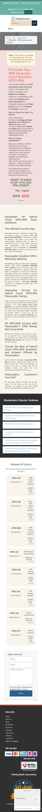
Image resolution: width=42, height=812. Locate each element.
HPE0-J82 (16, 569)
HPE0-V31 (16, 630)
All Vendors (9, 724)
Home (8, 38)
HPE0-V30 (14, 613)
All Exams (9, 727)
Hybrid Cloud (21, 38)
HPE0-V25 (16, 477)
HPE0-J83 (16, 591)
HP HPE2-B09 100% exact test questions (19, 424)
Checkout (9, 736)
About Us (9, 719)
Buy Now (31, 494)
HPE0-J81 (14, 551)
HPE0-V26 (16, 501)
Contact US (9, 738)
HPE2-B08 (16, 527)
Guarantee (9, 730)
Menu (10, 28)
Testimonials (10, 733)
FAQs (7, 722)
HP (14, 38)
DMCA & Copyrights (12, 741)
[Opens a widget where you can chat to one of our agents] (27, 799)
